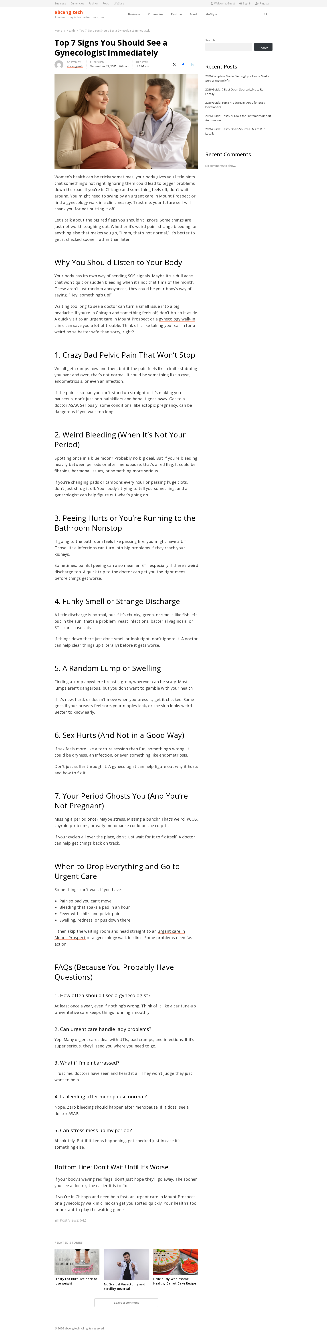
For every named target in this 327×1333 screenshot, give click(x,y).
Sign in (247, 3)
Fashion (94, 3)
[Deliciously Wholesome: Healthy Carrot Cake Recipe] (175, 1252)
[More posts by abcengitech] (58, 63)
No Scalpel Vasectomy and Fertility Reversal (124, 1286)
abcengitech (68, 12)
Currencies (77, 3)
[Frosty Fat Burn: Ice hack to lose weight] (76, 1252)
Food (106, 3)
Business (60, 3)
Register (265, 3)
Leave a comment (126, 1303)
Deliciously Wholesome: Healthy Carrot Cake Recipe (174, 1281)
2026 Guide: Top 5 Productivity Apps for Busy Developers (235, 105)
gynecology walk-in (177, 319)
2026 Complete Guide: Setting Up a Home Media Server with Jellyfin (237, 78)
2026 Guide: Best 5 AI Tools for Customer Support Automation (238, 118)
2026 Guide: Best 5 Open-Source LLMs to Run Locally (235, 131)
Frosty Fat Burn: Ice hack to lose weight (75, 1281)
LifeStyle (119, 3)
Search (210, 40)
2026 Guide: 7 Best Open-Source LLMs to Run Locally (235, 91)
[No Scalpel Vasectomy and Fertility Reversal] (126, 1252)
